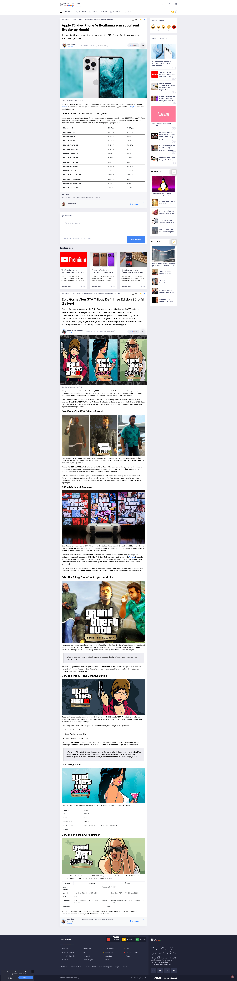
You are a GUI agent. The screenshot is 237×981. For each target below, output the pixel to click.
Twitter (132, 557)
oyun (75, 391)
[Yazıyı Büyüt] (136, 294)
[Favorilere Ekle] (141, 19)
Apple (74, 19)
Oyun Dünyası (76, 293)
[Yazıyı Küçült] (133, 294)
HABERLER (82, 12)
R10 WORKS (117, 12)
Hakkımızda (64, 967)
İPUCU (105, 12)
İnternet (65, 960)
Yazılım (107, 960)
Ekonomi (65, 949)
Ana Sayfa (65, 19)
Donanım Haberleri (68, 952)
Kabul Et (25, 977)
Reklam (87, 967)
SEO (127, 949)
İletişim (124, 967)
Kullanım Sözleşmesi (105, 967)
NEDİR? (94, 12)
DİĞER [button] (129, 12)
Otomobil (87, 956)
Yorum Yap (135, 204)
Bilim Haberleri (109, 949)
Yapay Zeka (108, 956)
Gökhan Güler (66, 286)
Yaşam (128, 956)
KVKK (94, 967)
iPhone (64, 107)
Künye (117, 967)
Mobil (85, 952)
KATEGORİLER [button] (67, 12)
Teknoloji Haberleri (132, 952)
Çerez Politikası (9, 977)
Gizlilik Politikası (76, 967)
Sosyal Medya (109, 952)
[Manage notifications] (232, 976)
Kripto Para (87, 949)
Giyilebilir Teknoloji (68, 956)
